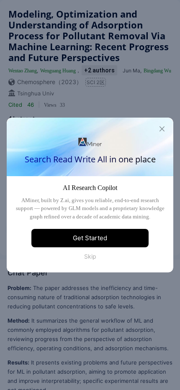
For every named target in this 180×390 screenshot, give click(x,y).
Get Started (90, 238)
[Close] (162, 129)
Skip (90, 256)
